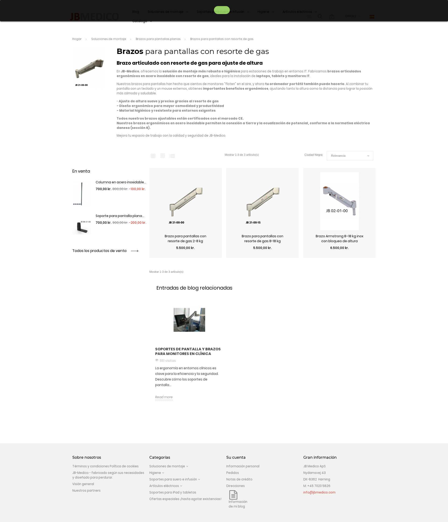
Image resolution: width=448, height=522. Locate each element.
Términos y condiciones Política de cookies (105, 466)
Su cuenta (236, 457)
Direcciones (235, 486)
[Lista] (172, 155)
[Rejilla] (153, 155)
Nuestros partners (86, 490)
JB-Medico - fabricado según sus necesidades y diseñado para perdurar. (108, 475)
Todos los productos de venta (99, 250)
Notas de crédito (239, 479)
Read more (164, 397)
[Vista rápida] (185, 255)
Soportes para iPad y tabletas (172, 492)
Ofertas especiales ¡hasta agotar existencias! (185, 499)
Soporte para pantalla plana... (120, 215)
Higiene (155, 473)
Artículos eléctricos (164, 486)
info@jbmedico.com (319, 492)
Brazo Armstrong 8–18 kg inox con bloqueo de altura (339, 238)
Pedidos (232, 473)
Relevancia (350, 155)
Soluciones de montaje (167, 466)
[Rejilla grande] (163, 156)
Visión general (83, 484)
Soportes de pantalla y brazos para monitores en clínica (188, 351)
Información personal (242, 466)
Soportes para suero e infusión (173, 479)
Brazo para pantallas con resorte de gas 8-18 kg (262, 238)
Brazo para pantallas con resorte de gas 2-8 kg (185, 238)
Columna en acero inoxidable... (121, 182)
